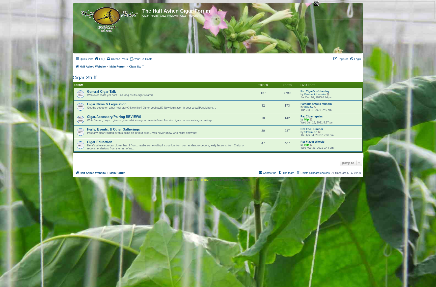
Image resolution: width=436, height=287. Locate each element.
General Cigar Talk (101, 91)
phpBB (205, 179)
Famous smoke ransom (316, 103)
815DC (308, 106)
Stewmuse (310, 132)
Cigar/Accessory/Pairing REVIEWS (114, 117)
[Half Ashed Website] (108, 18)
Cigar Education (99, 142)
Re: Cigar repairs (312, 116)
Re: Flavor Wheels (312, 141)
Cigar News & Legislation (106, 104)
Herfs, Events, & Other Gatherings (113, 129)
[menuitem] (100, 59)
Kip (306, 119)
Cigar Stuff (85, 77)
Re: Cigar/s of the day (315, 91)
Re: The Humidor (312, 129)
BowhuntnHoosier (315, 94)
